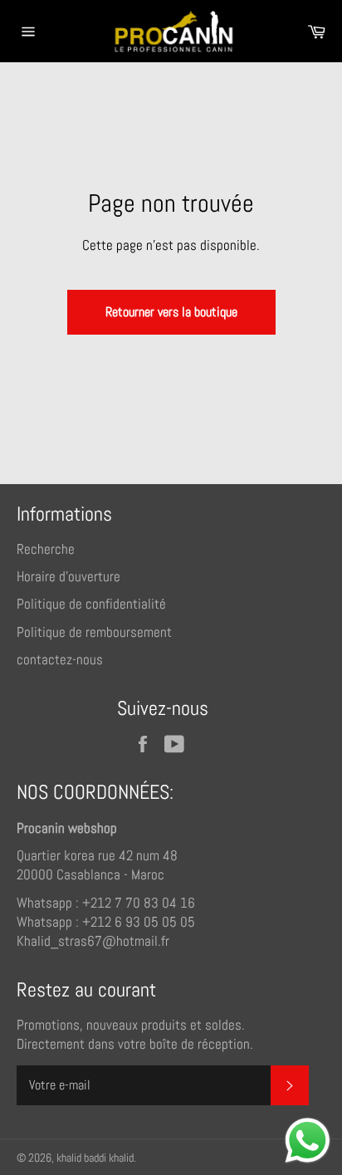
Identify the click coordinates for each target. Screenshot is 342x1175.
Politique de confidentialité (91, 604)
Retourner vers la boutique (171, 312)
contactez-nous (60, 659)
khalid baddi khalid (95, 1158)
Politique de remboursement (94, 632)
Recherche (46, 549)
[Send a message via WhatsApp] (307, 1140)
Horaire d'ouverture (68, 576)
